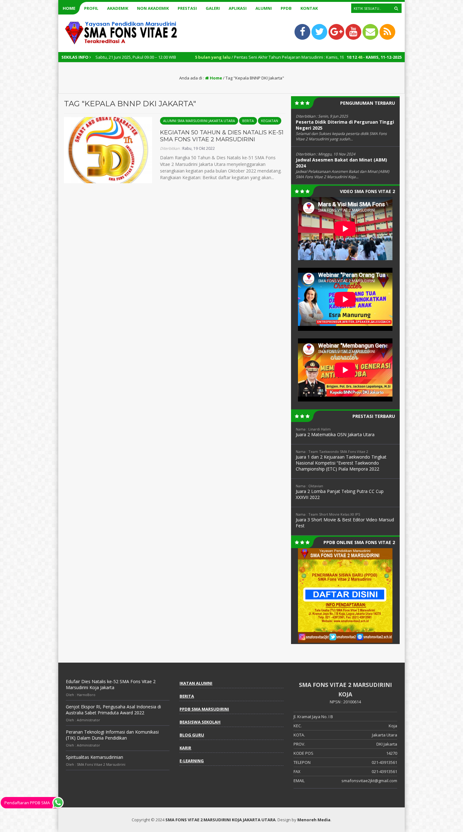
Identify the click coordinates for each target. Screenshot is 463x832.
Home (69, 8)
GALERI (213, 8)
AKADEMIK (117, 8)
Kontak (309, 8)
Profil (91, 8)
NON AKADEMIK (153, 8)
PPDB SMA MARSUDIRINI (204, 709)
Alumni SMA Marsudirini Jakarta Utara (199, 120)
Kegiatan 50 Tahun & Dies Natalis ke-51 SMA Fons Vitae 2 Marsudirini (221, 136)
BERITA (187, 696)
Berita (248, 120)
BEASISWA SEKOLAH (200, 722)
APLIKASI (238, 8)
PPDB (286, 8)
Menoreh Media (313, 820)
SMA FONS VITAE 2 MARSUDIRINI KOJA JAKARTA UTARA (220, 820)
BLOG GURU (192, 735)
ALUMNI (263, 8)
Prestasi (187, 8)
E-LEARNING (192, 761)
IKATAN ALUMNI (196, 683)
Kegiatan (269, 120)
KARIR (185, 748)
